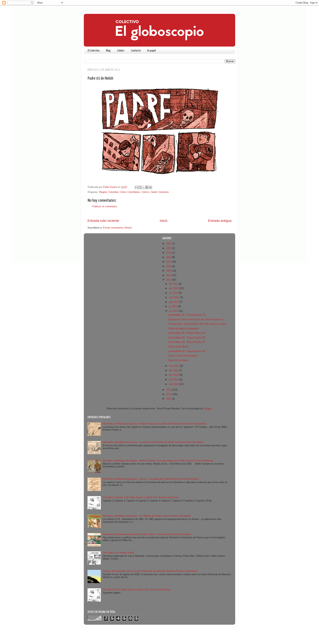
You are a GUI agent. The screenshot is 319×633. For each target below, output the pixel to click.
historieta (164, 192)
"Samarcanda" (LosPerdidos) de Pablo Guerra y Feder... (198, 324)
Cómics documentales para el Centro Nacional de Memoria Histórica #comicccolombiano (150, 571)
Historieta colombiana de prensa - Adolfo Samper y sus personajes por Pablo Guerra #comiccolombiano (158, 460)
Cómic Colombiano (130, 192)
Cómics (120, 50)
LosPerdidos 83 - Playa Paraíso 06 (186, 351)
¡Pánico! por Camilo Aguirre (182, 355)
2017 (169, 261)
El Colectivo (94, 50)
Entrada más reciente (103, 221)
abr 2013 (174, 370)
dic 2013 (174, 284)
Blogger (208, 408)
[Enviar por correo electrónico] (136, 187)
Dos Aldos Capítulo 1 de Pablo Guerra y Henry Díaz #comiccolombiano (141, 497)
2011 (169, 394)
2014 (169, 275)
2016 (169, 266)
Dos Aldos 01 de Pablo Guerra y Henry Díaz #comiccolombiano (136, 589)
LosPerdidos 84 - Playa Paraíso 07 (186, 342)
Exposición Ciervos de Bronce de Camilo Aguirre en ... (197, 319)
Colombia (113, 192)
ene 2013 (174, 384)
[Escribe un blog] (140, 187)
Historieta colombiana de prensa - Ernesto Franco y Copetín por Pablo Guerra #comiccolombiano (154, 423)
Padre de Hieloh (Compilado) (183, 328)
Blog (108, 50)
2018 (169, 257)
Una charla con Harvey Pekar (118, 552)
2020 (169, 248)
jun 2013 (174, 311)
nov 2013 (174, 288)
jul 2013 (173, 306)
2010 (169, 398)
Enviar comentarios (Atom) (117, 227)
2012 (169, 389)
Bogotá (103, 192)
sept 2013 (174, 297)
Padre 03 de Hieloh (178, 360)
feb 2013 (174, 379)
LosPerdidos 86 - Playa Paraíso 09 (186, 333)
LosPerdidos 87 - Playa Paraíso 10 (186, 315)
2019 (169, 252)
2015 (169, 270)
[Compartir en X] (143, 187)
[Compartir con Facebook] (147, 187)
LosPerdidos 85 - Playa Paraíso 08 (186, 337)
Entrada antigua (219, 221)
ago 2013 (174, 302)
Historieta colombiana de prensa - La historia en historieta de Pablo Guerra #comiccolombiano (153, 442)
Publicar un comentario (104, 206)
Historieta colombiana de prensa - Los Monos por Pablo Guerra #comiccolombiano (147, 516)
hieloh (154, 192)
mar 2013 (174, 375)
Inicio (163, 221)
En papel (151, 50)
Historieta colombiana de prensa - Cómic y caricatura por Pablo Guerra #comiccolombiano (151, 479)
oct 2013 (174, 293)
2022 (169, 243)
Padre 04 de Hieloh (178, 346)
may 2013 (174, 366)
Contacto (136, 50)
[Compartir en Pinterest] (150, 187)
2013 (169, 280)
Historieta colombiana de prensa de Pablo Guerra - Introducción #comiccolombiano (147, 534)
